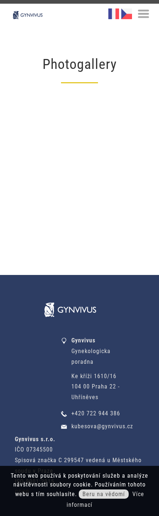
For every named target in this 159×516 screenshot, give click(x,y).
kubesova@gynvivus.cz (102, 426)
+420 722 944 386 (95, 413)
